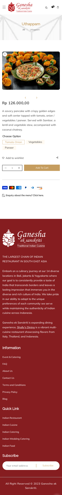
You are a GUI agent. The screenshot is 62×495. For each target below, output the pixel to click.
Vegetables (35, 142)
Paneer (9, 147)
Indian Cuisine (9, 424)
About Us (7, 370)
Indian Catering (10, 431)
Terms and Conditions (14, 384)
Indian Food (8, 445)
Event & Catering (11, 357)
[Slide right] (36, 97)
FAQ (4, 363)
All (23, 29)
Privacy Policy (9, 392)
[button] (4, 7)
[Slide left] (25, 97)
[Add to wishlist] (11, 158)
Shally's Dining (26, 327)
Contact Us (8, 377)
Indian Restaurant (12, 417)
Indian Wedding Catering (16, 438)
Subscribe (48, 465)
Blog (4, 398)
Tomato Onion (13, 142)
